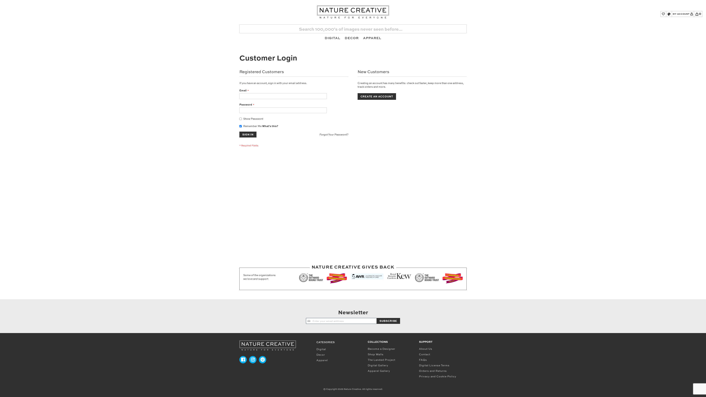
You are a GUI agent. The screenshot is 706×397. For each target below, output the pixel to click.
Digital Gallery (378, 365)
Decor (320, 354)
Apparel (322, 360)
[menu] (353, 38)
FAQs (423, 360)
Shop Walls (376, 354)
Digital (321, 349)
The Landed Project (381, 360)
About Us (425, 348)
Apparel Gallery (379, 371)
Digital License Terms (434, 365)
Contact (424, 354)
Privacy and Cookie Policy (437, 376)
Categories (325, 342)
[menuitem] (332, 38)
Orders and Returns (433, 371)
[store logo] (353, 12)
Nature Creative (352, 389)
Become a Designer (381, 348)
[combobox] (353, 28)
